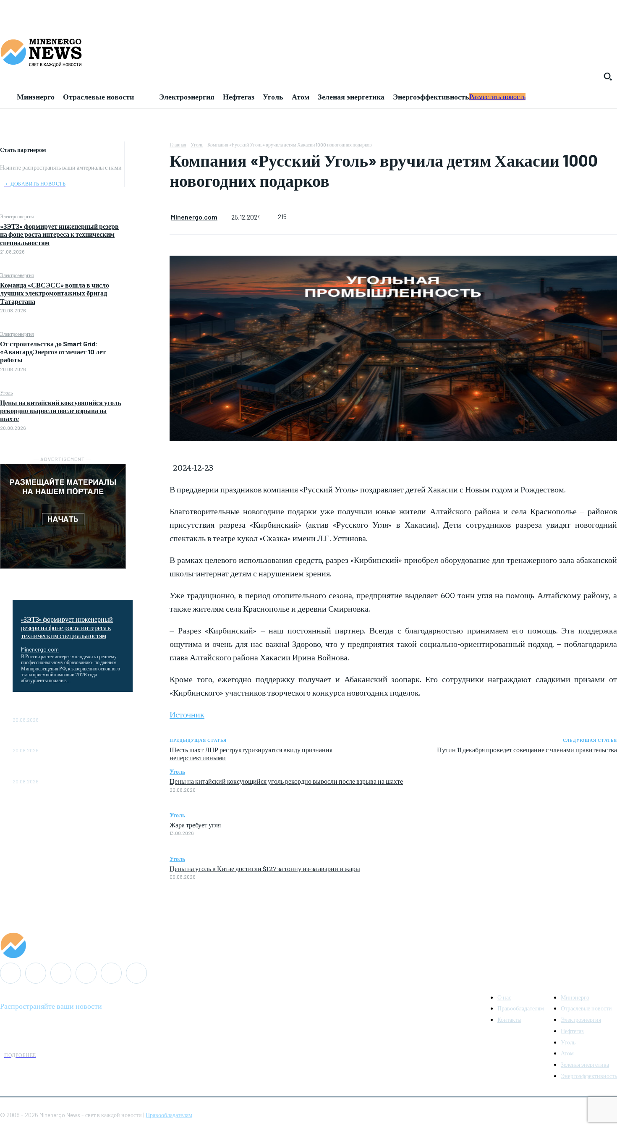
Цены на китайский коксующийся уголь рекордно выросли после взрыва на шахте (60, 410)
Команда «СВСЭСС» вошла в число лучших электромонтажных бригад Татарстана (54, 293)
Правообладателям (169, 1114)
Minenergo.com (40, 649)
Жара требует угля (195, 824)
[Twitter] (147, 169)
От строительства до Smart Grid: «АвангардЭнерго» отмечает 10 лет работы (53, 352)
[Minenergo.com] (308, 945)
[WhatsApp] (147, 209)
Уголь (6, 392)
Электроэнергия (17, 216)
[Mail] (35, 973)
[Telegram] (86, 973)
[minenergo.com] (308, 52)
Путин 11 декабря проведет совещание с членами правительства (527, 750)
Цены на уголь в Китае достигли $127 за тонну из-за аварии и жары (265, 868)
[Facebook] (147, 149)
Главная (178, 144)
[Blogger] (10, 973)
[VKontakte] (111, 973)
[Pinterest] (147, 189)
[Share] (60, 973)
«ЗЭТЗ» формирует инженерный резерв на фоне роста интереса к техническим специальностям (59, 234)
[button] (608, 76)
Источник (187, 714)
